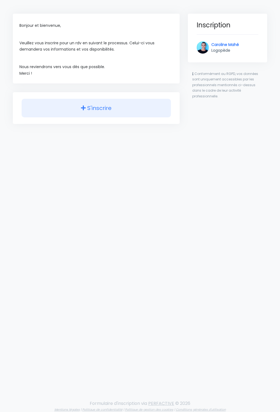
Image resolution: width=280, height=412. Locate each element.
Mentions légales (67, 409)
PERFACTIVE (161, 403)
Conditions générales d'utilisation (201, 409)
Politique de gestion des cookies (149, 409)
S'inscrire (99, 108)
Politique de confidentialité (102, 409)
